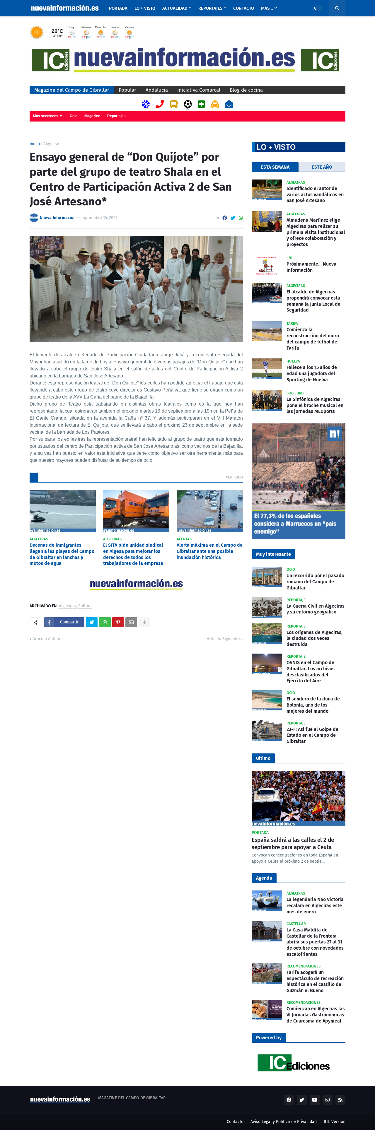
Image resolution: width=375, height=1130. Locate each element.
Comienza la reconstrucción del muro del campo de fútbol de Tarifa (313, 339)
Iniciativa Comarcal (198, 90)
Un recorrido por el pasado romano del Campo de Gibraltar (315, 582)
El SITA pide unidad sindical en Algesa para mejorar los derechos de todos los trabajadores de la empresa (133, 554)
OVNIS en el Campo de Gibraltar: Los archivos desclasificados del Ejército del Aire (311, 671)
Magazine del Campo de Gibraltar (71, 90)
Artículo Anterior (48, 638)
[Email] (131, 622)
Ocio (73, 116)
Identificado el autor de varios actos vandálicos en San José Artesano (315, 195)
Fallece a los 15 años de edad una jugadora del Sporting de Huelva (312, 373)
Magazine (92, 116)
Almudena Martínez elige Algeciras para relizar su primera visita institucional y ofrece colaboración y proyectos (316, 232)
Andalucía (157, 90)
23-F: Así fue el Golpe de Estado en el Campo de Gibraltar (312, 735)
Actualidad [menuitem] (175, 8)
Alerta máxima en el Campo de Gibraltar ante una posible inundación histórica (210, 551)
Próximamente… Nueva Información (311, 267)
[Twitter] (233, 218)
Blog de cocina (246, 90)
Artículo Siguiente (223, 638)
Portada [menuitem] (118, 8)
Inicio (35, 144)
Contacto (235, 1121)
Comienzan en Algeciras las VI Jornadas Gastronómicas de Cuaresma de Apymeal (316, 1015)
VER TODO (234, 477)
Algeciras (51, 144)
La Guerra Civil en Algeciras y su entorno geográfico (316, 609)
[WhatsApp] (241, 218)
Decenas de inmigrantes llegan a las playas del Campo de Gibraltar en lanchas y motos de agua (62, 554)
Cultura (85, 606)
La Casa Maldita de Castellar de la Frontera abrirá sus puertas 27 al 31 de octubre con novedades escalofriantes (315, 942)
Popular (127, 90)
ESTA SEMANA (275, 167)
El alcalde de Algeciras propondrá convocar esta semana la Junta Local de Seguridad (313, 301)
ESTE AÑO (322, 167)
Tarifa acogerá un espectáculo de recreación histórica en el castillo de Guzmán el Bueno (315, 981)
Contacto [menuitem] (243, 8)
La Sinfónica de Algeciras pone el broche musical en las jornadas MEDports (315, 405)
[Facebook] (224, 218)
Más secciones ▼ (48, 116)
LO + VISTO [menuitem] (144, 8)
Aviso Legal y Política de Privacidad (283, 1121)
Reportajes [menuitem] (210, 8)
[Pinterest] (118, 622)
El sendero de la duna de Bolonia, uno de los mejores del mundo (313, 705)
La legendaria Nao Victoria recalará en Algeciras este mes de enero (315, 905)
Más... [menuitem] (267, 8)
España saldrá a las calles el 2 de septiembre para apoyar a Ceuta (293, 844)
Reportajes (116, 116)
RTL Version (334, 1121)
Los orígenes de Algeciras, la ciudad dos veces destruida (314, 638)
